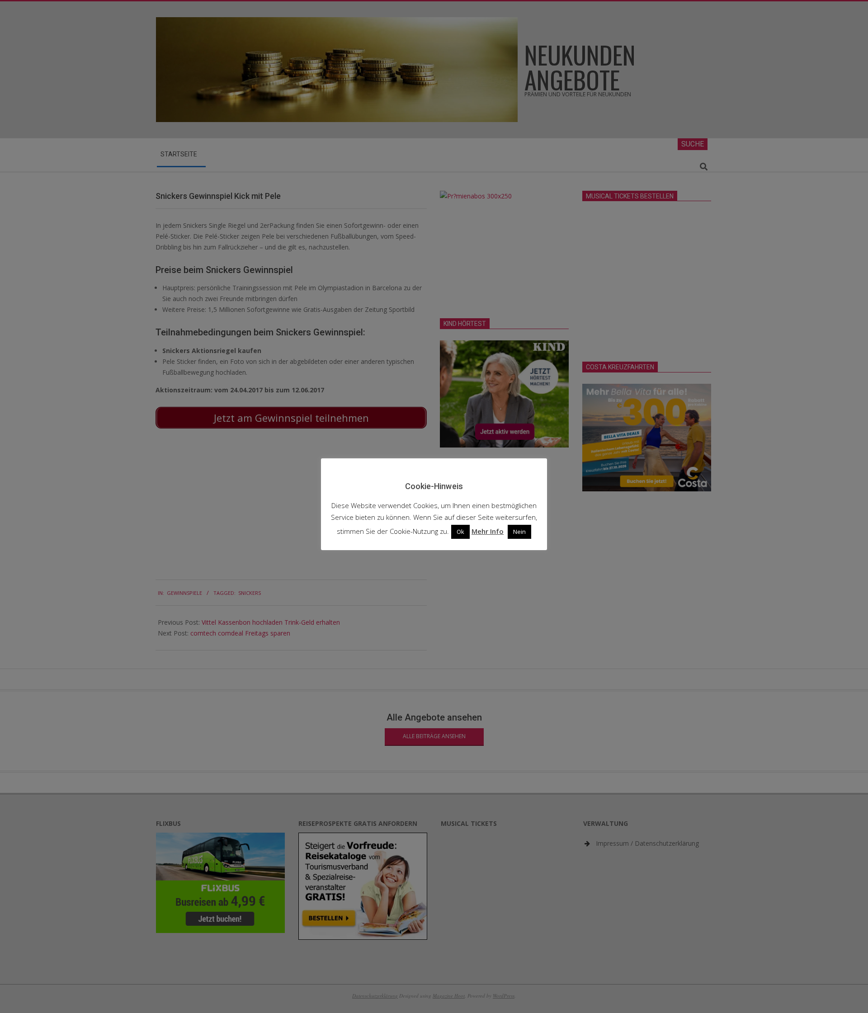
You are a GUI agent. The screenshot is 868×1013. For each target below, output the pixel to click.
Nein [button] (519, 532)
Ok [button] (460, 532)
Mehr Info (488, 531)
